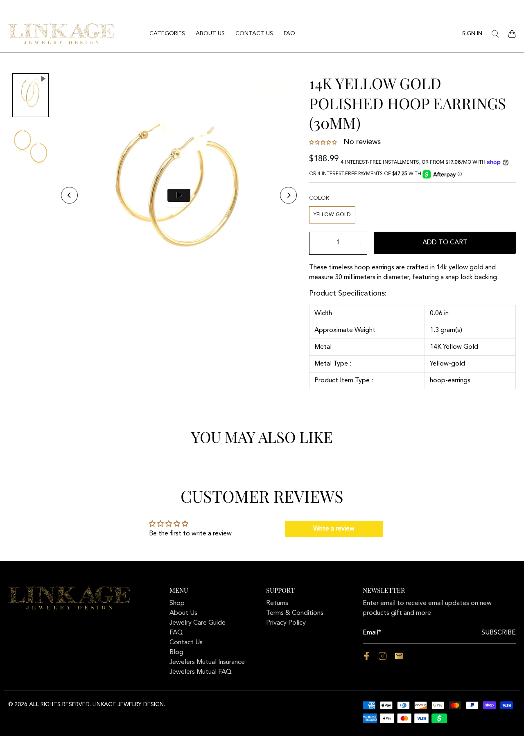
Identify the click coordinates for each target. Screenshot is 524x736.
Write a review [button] (334, 529)
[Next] (288, 195)
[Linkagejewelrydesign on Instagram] (382, 658)
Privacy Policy (286, 623)
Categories (167, 33)
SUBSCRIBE (498, 633)
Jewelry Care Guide (197, 623)
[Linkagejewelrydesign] (61, 33)
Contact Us (254, 33)
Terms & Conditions (294, 613)
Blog (176, 652)
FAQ (289, 33)
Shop (177, 603)
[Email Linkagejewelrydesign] (399, 658)
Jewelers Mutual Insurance (207, 662)
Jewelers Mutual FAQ (200, 672)
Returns (277, 603)
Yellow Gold (332, 214)
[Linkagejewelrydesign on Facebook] (366, 658)
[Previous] (69, 195)
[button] (324, 142)
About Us (210, 33)
